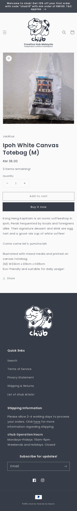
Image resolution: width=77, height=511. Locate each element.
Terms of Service (19, 369)
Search (12, 360)
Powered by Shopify (46, 504)
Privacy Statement (20, 377)
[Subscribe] (65, 466)
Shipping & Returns (20, 386)
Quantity (8, 176)
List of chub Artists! (21, 394)
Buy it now (39, 207)
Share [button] (11, 278)
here (37, 422)
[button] (5, 32)
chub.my (32, 504)
